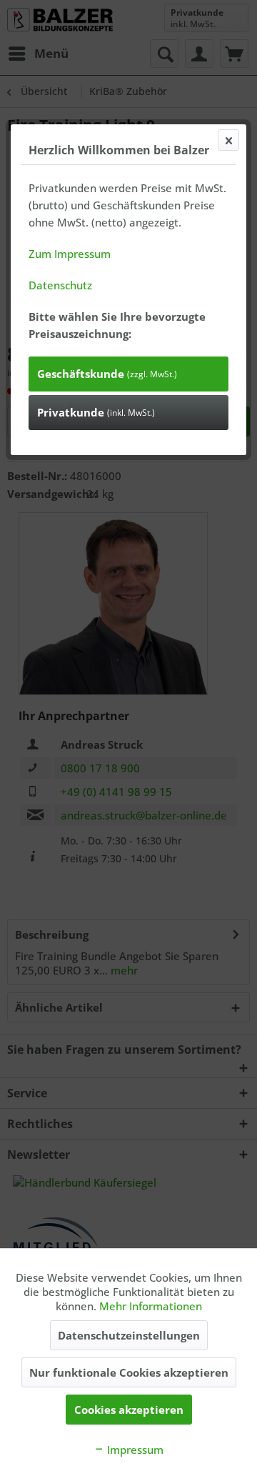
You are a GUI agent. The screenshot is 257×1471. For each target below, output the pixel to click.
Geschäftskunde (107, 373)
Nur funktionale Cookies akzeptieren (128, 1372)
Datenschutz (60, 285)
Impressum (133, 1449)
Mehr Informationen (150, 1306)
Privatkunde (96, 412)
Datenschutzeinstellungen (129, 1335)
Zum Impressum (70, 253)
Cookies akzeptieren (128, 1409)
